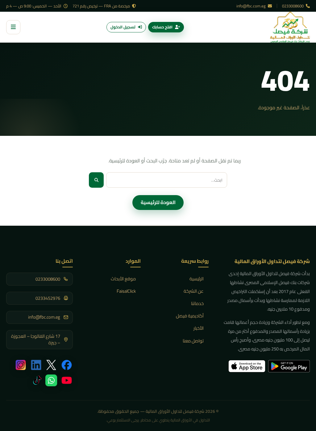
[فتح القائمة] (13, 27)
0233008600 (293, 5)
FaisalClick (126, 291)
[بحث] (96, 179)
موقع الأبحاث (123, 278)
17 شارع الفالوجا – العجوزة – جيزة (35, 339)
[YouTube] (66, 380)
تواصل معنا (193, 341)
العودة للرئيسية (158, 202)
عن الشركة (194, 291)
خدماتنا (197, 303)
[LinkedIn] (36, 365)
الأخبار (198, 328)
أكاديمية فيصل (190, 316)
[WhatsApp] (51, 380)
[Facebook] (66, 365)
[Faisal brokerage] (290, 27)
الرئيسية (196, 278)
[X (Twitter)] (51, 365)
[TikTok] (36, 380)
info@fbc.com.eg (251, 5)
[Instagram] (21, 365)
